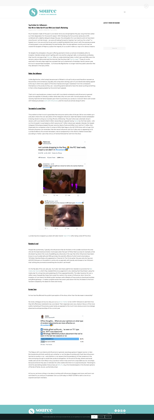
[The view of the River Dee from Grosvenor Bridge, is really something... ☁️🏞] (122, 27)
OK (94, 416)
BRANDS (40, 30)
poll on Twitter (63, 302)
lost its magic (74, 59)
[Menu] (125, 12)
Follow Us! (114, 48)
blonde (50, 57)
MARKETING (47, 30)
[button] (146, 6)
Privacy (108, 416)
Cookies (101, 416)
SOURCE (54, 30)
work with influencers (51, 101)
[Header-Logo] (42, 12)
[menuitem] (125, 12)
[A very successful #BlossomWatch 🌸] (114, 35)
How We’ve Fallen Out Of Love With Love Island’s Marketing (48, 27)
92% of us (60, 365)
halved (76, 121)
